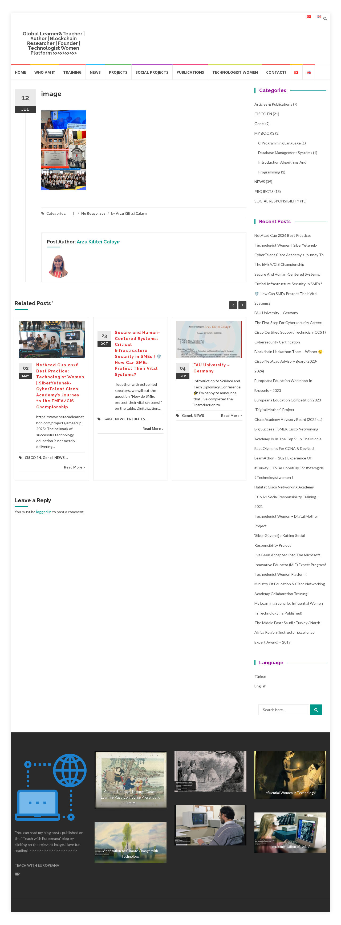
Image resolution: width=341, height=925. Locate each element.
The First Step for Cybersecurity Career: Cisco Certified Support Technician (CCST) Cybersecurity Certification (290, 332)
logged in (43, 511)
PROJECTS (118, 72)
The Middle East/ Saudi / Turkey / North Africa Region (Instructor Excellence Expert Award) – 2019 (287, 632)
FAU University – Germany (276, 312)
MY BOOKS (264, 133)
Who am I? (44, 72)
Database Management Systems (285, 152)
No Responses (93, 213)
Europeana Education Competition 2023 (287, 400)
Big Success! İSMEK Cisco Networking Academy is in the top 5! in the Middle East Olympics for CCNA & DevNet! (288, 439)
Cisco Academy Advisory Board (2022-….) (288, 419)
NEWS (95, 72)
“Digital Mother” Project (274, 409)
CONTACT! (276, 72)
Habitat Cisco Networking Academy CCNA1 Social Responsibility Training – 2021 (286, 497)
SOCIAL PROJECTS (152, 72)
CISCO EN (33, 457)
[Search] (316, 709)
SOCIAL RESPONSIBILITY (276, 201)
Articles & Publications (273, 104)
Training (72, 72)
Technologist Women (235, 72)
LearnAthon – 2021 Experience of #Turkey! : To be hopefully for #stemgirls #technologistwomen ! (289, 468)
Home (20, 72)
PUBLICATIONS (190, 72)
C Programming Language (279, 143)
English (260, 686)
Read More (73, 467)
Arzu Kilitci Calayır (131, 213)
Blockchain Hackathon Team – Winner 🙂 (288, 351)
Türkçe (260, 676)
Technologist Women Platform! (280, 574)
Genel (48, 457)
